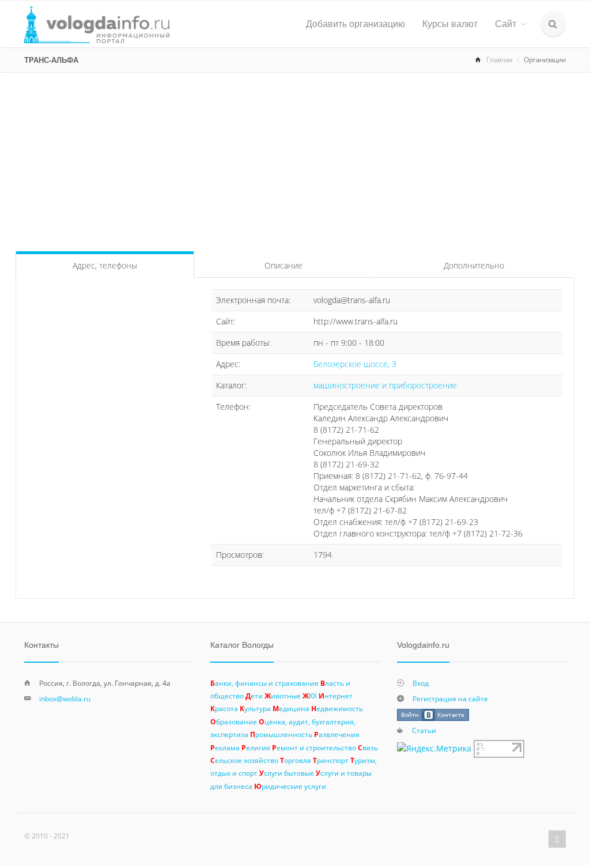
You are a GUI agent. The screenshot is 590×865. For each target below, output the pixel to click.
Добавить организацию (355, 24)
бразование (233, 721)
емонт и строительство (314, 747)
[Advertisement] (295, 159)
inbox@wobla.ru (64, 698)
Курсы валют (450, 24)
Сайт (505, 24)
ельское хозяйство (244, 760)
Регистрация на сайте (450, 698)
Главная (499, 60)
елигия (255, 747)
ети (254, 695)
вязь (368, 747)
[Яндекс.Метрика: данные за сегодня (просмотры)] (434, 748)
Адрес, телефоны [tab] (105, 265)
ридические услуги (290, 786)
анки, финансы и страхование (264, 683)
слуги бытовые (286, 772)
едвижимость (337, 708)
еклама (225, 747)
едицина (291, 708)
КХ (309, 695)
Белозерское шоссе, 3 (354, 363)
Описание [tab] (283, 265)
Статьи (424, 730)
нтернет (336, 695)
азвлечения (337, 734)
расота (224, 708)
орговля (295, 760)
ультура (255, 708)
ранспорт (331, 760)
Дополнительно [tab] (474, 265)
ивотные (282, 695)
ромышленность (281, 734)
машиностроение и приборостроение (385, 385)
